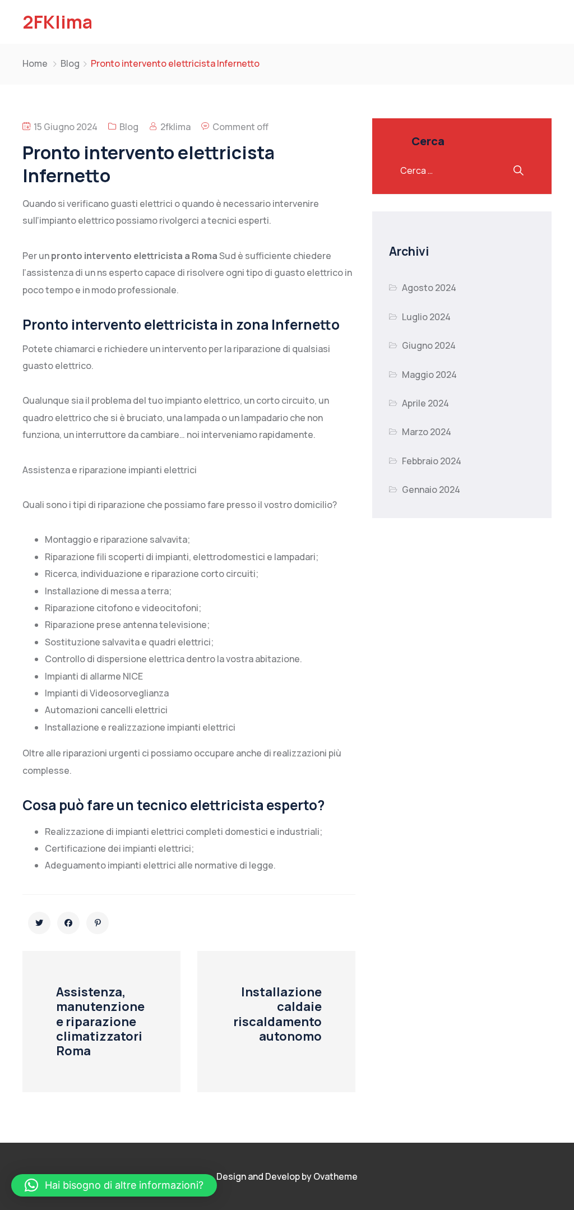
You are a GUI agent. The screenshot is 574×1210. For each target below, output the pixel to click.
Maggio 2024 (429, 374)
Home (35, 63)
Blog (70, 63)
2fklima (175, 127)
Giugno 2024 (429, 345)
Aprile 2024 (425, 403)
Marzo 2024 (426, 432)
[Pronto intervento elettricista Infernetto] (39, 923)
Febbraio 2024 (431, 461)
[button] (114, 1185)
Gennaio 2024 (431, 489)
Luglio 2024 (426, 317)
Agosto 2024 (429, 287)
